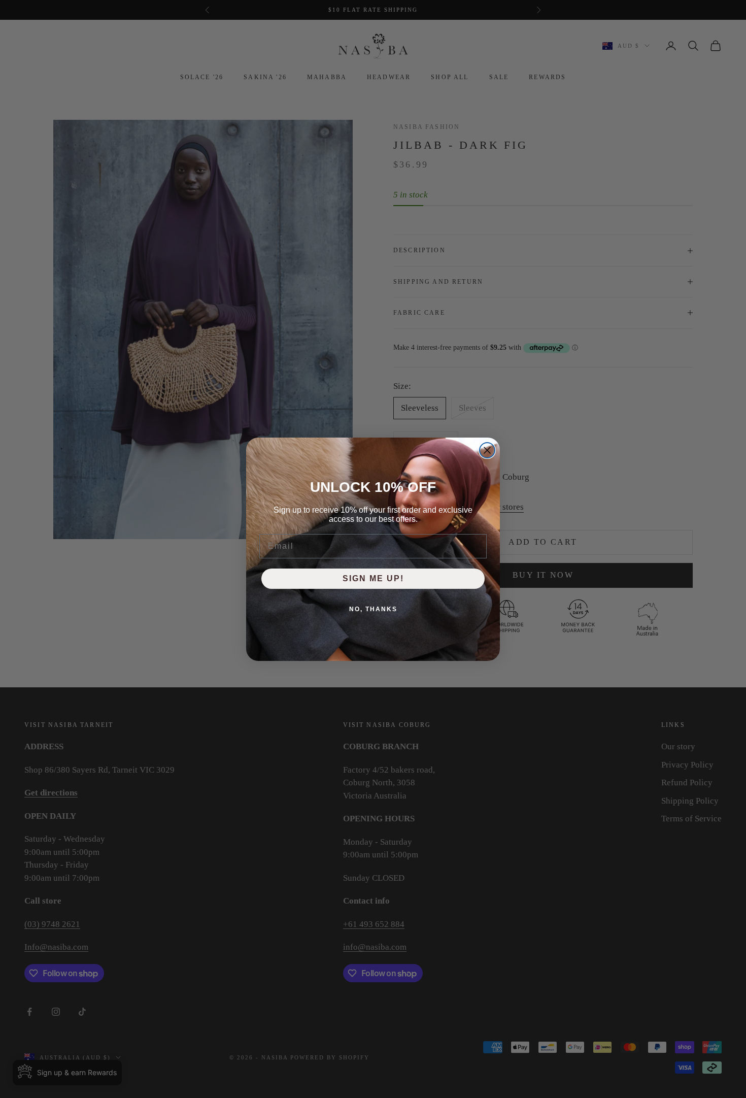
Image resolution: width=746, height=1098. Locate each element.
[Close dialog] (487, 450)
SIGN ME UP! (373, 578)
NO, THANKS (373, 609)
